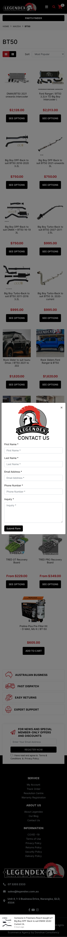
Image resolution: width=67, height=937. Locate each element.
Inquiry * (9, 499)
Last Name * (11, 457)
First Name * (11, 444)
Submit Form (14, 528)
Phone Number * (13, 485)
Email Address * (13, 471)
